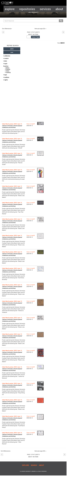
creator (6, 58)
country (8, 72)
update (12, 49)
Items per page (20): (40, 28)
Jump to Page (35, 37)
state (7, 71)
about (59, 9)
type (5, 75)
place (7, 68)
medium (6, 77)
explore (10, 9)
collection (7, 56)
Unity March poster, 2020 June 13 (12, 124)
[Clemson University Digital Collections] (7, 3)
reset (11, 52)
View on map (30, 124)
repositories (27, 9)
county (8, 69)
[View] (61, 43)
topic (5, 64)
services (45, 9)
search (34, 465)
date (5, 61)
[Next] (63, 32)
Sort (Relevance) (6, 28)
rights (6, 80)
